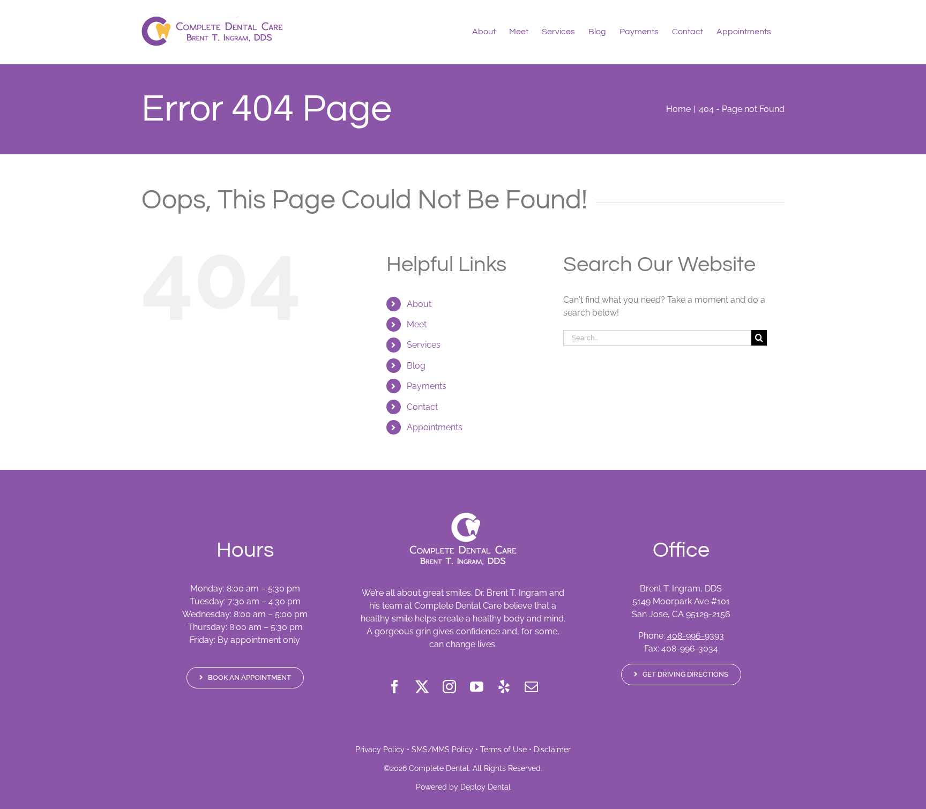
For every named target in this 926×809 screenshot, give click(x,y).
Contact (422, 407)
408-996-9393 (695, 636)
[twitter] (422, 687)
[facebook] (395, 687)
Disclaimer (552, 749)
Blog (416, 366)
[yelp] (504, 687)
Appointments (434, 427)
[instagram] (449, 687)
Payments (426, 386)
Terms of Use (503, 749)
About (419, 304)
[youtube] (477, 687)
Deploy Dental (485, 787)
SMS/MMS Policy (442, 749)
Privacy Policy (380, 749)
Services (423, 345)
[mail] (531, 687)
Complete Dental (439, 768)
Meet (417, 324)
